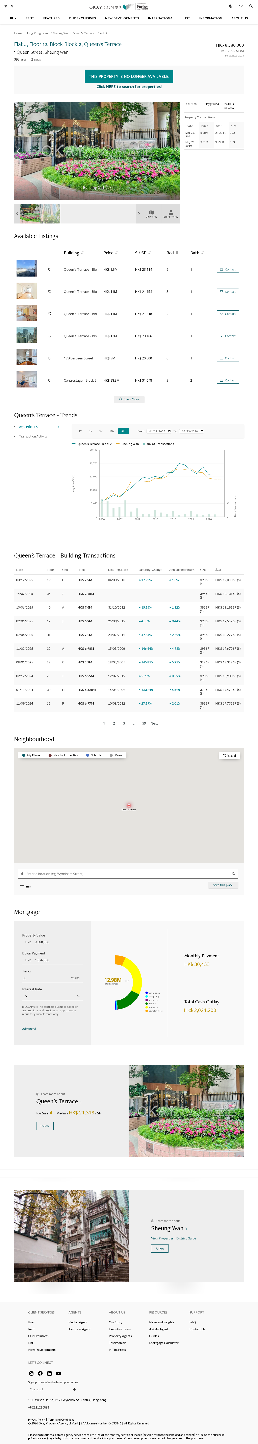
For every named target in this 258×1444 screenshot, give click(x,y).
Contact (230, 269)
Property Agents (120, 1336)
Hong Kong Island (38, 33)
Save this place (223, 885)
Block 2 (102, 33)
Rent (31, 1329)
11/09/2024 (24, 703)
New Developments (42, 1349)
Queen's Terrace (83, 33)
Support (196, 1312)
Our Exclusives (38, 1336)
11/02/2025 (24, 648)
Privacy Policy (36, 1419)
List (30, 1343)
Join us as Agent (80, 1329)
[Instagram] (31, 1373)
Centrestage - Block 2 (80, 380)
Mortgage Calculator (164, 1343)
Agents (75, 1312)
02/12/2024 (24, 676)
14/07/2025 (24, 593)
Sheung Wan (61, 33)
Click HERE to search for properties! (129, 86)
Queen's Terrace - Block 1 (81, 269)
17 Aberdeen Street (78, 358)
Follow (45, 1126)
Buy (31, 1322)
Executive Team (120, 1329)
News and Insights (161, 1322)
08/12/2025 (24, 580)
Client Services (41, 1312)
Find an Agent (78, 1322)
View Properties (162, 1238)
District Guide (186, 1238)
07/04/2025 (24, 635)
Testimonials (117, 1343)
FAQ (192, 1322)
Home (18, 33)
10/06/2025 (24, 607)
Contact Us (197, 1329)
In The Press (117, 1349)
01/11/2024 (24, 689)
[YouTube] (58, 1373)
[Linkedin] (49, 1373)
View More (132, 399)
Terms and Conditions (61, 1419)
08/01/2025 (24, 662)
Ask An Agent (158, 1329)
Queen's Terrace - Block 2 (81, 291)
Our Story (115, 1322)
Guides (154, 1336)
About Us (117, 1312)
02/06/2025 (24, 621)
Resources (158, 1312)
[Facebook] (40, 1373)
